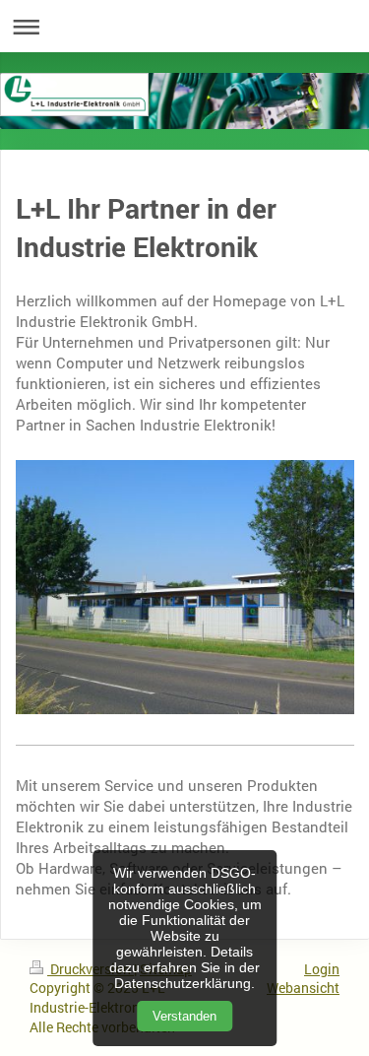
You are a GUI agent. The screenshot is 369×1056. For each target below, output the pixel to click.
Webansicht (303, 987)
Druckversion (90, 968)
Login (321, 968)
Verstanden (184, 1016)
